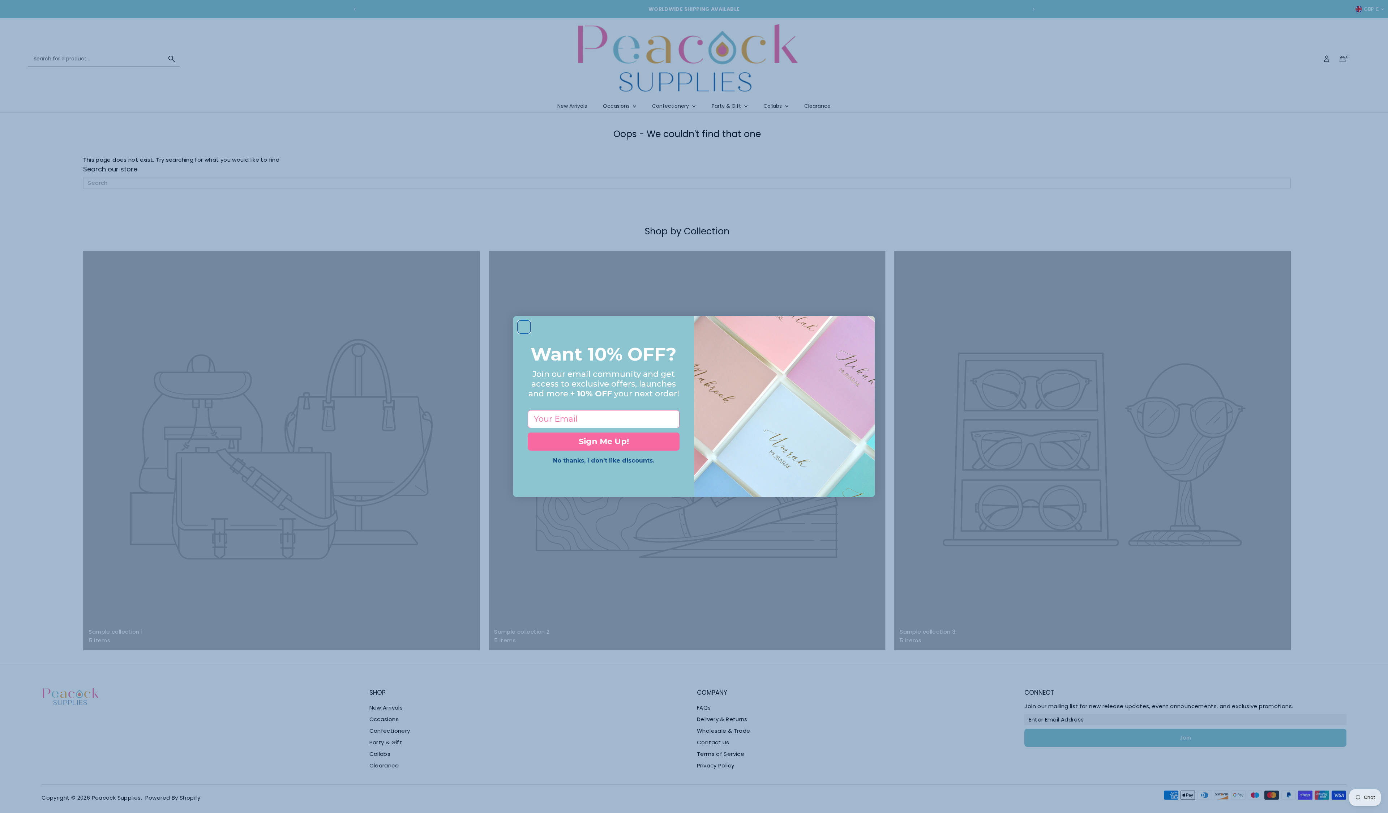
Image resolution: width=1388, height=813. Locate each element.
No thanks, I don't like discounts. (603, 460)
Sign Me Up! (604, 441)
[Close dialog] (524, 326)
